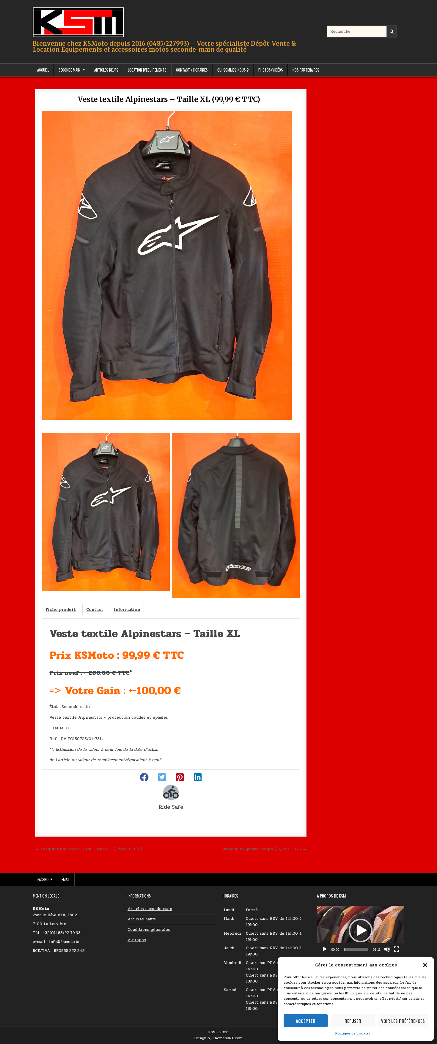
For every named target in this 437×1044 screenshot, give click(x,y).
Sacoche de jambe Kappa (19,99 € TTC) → (263, 849)
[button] (425, 965)
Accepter (305, 1021)
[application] (360, 930)
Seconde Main (69, 70)
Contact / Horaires (192, 70)
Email (66, 879)
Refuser (353, 1021)
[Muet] (387, 949)
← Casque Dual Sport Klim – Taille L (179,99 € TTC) (88, 849)
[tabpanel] (171, 694)
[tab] (60, 609)
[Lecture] (325, 949)
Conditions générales (149, 930)
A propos (137, 940)
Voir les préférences (403, 1021)
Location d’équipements (147, 70)
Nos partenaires (306, 70)
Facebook (44, 879)
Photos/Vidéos (270, 70)
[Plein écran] (397, 949)
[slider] (356, 949)
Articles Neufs (106, 70)
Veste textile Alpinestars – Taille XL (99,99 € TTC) (170, 99)
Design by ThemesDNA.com (218, 1038)
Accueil (43, 70)
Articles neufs (142, 919)
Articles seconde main (150, 909)
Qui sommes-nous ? (233, 70)
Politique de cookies (352, 1033)
